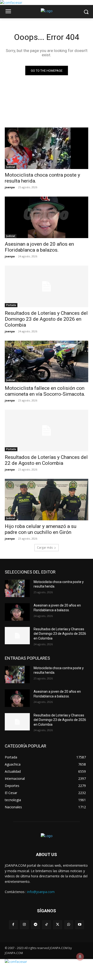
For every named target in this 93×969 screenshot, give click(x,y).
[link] (11, 2)
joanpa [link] (10, 187)
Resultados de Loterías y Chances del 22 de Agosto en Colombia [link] (46, 460)
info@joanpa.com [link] (41, 891)
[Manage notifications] (80, 956)
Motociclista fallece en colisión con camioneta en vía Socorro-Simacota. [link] (45, 391)
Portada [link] (11, 305)
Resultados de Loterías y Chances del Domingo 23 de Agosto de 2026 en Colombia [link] (46, 319)
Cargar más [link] (45, 548)
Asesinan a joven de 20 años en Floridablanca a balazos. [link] (39, 247)
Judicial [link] (10, 167)
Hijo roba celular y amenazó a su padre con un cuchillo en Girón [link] (40, 529)
